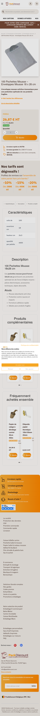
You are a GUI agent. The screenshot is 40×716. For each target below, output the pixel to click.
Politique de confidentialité (29, 345)
